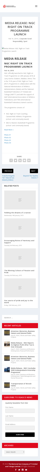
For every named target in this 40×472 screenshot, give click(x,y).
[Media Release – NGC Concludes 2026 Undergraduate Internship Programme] (7, 369)
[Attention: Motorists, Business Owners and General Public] (7, 332)
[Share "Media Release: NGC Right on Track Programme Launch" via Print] (29, 160)
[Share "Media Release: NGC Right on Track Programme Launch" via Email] (24, 160)
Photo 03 (7, 140)
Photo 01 (7, 135)
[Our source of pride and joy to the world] (20, 287)
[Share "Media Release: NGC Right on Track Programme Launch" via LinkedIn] (20, 160)
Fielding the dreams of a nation (17, 213)
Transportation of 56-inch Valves (21, 385)
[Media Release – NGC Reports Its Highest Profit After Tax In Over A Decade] (7, 344)
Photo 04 (7, 143)
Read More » (8, 130)
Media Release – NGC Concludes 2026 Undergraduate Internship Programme (23, 370)
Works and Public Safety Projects (23, 336)
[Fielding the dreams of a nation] (20, 200)
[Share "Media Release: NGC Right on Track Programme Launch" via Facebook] (11, 160)
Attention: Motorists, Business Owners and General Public (23, 332)
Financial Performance (27, 351)
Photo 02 (7, 137)
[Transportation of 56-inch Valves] (7, 385)
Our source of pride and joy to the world (18, 301)
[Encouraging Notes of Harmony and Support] (20, 227)
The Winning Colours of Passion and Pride (19, 271)
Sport (25, 41)
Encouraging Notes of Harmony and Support (19, 241)
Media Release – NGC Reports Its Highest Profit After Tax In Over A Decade (22, 345)
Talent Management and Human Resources (23, 377)
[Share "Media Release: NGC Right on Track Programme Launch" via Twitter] (15, 160)
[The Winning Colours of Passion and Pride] (20, 257)
